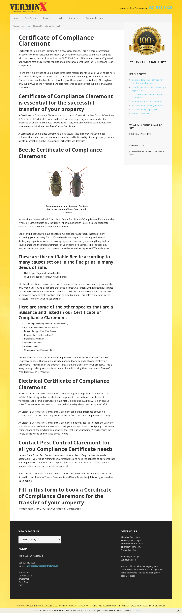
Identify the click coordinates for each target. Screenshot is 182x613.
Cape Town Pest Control (28, 7)
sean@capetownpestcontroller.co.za (41, 566)
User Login (160, 606)
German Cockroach (140, 113)
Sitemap (150, 606)
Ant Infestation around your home (147, 105)
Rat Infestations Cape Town (144, 109)
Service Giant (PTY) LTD (87, 606)
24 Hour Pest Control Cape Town (147, 101)
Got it (138, 610)
